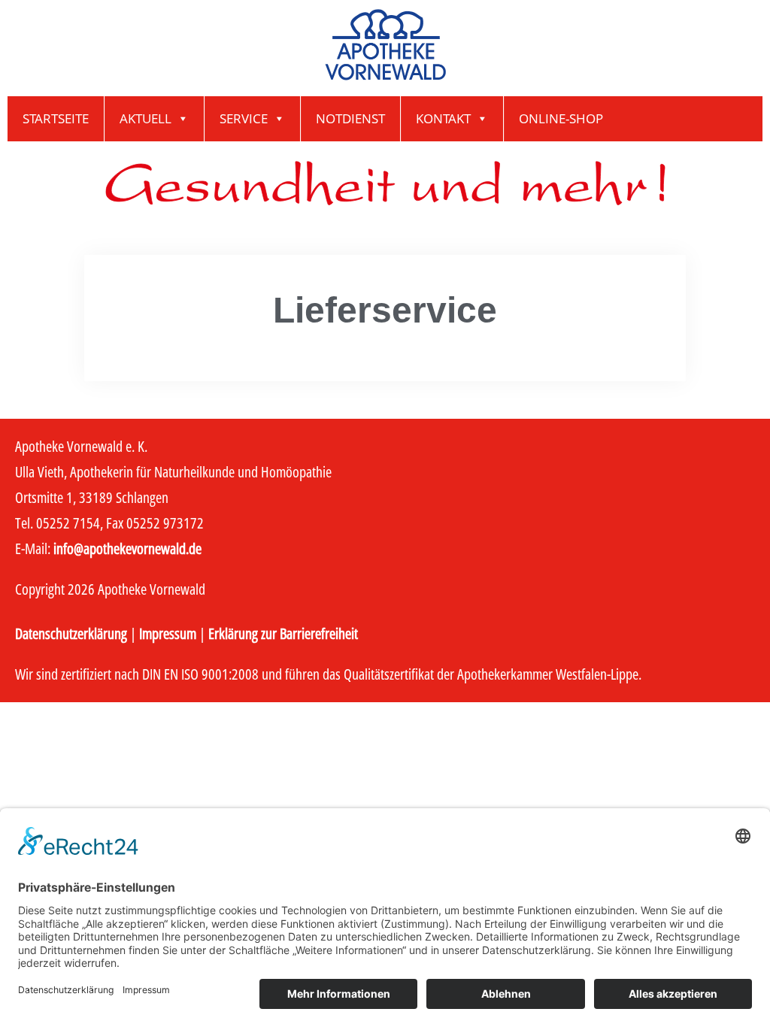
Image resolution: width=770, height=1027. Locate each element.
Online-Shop (561, 118)
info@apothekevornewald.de (127, 548)
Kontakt (443, 118)
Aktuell (145, 118)
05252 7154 (68, 523)
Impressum (167, 633)
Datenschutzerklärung (71, 633)
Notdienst (350, 118)
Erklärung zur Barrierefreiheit (283, 633)
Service (244, 118)
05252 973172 (165, 523)
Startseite (56, 118)
